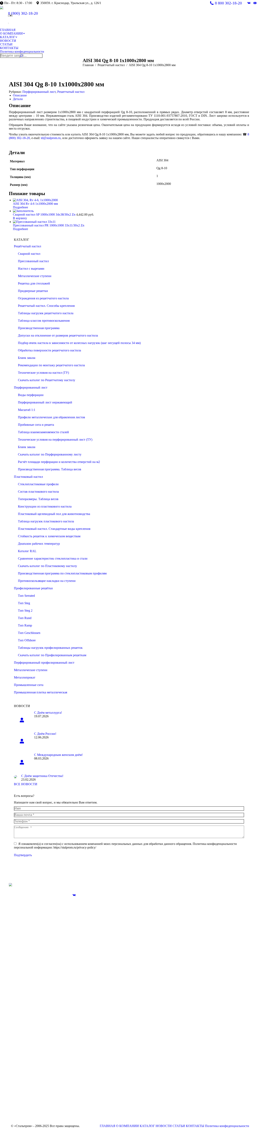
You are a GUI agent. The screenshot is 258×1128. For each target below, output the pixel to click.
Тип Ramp (25, 625)
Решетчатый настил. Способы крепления (46, 305)
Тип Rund (24, 618)
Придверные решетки (33, 291)
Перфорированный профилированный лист (44, 662)
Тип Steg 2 (25, 610)
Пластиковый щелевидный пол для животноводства (54, 514)
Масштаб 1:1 (26, 409)
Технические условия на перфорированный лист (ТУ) (55, 439)
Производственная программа (38, 328)
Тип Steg (24, 603)
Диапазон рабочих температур (39, 543)
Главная (88, 65)
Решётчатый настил (27, 246)
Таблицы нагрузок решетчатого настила (45, 313)
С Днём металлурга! (48, 712)
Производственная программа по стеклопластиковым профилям (62, 573)
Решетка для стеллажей (34, 283)
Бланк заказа (26, 357)
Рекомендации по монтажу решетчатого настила (51, 365)
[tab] (131, 95)
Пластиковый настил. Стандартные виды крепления (54, 528)
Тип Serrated (26, 595)
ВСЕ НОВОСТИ (25, 784)
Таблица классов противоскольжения (44, 320)
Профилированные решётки (33, 588)
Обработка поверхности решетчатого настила (49, 350)
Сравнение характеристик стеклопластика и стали (52, 558)
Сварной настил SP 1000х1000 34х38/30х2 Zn (44, 214)
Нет (8, 23)
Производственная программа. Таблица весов (49, 469)
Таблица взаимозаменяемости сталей (43, 432)
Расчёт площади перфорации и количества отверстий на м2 (59, 462)
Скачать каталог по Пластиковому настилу (47, 566)
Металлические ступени (34, 276)
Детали (18, 99)
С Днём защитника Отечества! (42, 776)
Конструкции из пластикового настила (45, 506)
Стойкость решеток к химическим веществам (49, 536)
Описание (20, 95)
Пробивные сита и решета (36, 424)
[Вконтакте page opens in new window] (74, 895)
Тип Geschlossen (29, 633)
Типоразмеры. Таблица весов (38, 499)
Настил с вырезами (31, 268)
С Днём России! (45, 733)
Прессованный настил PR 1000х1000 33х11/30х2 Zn (48, 225)
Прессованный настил (33, 261)
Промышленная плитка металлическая (40, 692)
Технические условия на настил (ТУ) (43, 372)
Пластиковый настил (28, 476)
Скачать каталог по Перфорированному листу (49, 454)
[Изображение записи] (22, 720)
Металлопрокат (24, 677)
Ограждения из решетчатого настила (43, 298)
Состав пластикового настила (38, 491)
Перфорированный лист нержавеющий (45, 402)
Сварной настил (29, 253)
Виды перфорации (31, 395)
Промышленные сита (28, 685)
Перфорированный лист (39, 91)
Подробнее (20, 207)
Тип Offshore (27, 640)
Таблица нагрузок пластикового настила (46, 521)
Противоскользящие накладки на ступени (47, 580)
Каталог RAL (27, 551)
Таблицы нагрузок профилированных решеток (50, 647)
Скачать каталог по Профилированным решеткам (52, 655)
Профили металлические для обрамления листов (51, 417)
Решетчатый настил (111, 65)
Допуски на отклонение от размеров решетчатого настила (58, 335)
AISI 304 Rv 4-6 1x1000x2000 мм (35, 203)
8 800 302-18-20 (228, 3)
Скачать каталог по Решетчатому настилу (46, 380)
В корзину (20, 218)
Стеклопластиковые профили (38, 484)
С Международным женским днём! (58, 754)
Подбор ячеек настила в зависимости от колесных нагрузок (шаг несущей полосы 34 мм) (79, 343)
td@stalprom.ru (51, 138)
